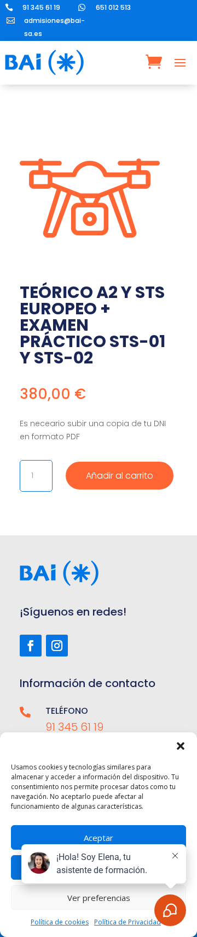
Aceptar (98, 837)
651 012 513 (113, 7)
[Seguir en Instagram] (57, 646)
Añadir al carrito (119, 475)
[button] (180, 746)
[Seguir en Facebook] (31, 646)
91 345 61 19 (41, 7)
